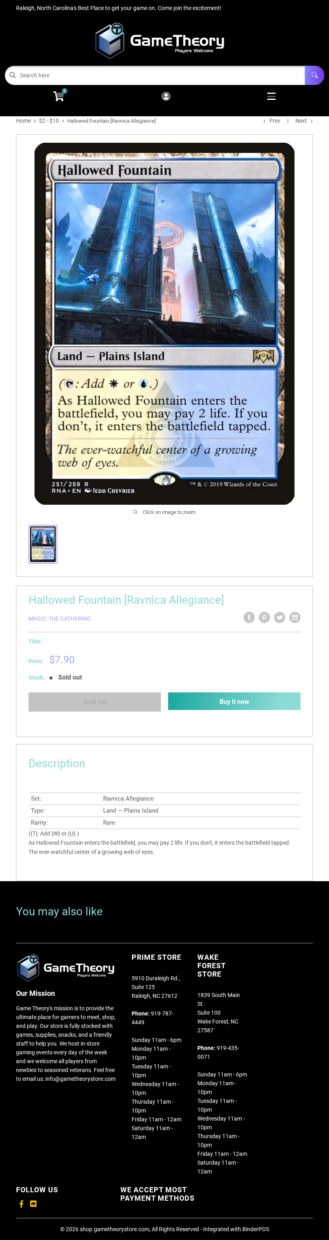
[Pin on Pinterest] (264, 617)
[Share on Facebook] (249, 617)
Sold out (95, 702)
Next (301, 120)
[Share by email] (295, 617)
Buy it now (234, 702)
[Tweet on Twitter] (279, 617)
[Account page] (166, 96)
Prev (274, 120)
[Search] (314, 75)
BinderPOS (255, 1229)
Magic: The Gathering (59, 618)
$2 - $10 (49, 120)
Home (23, 120)
